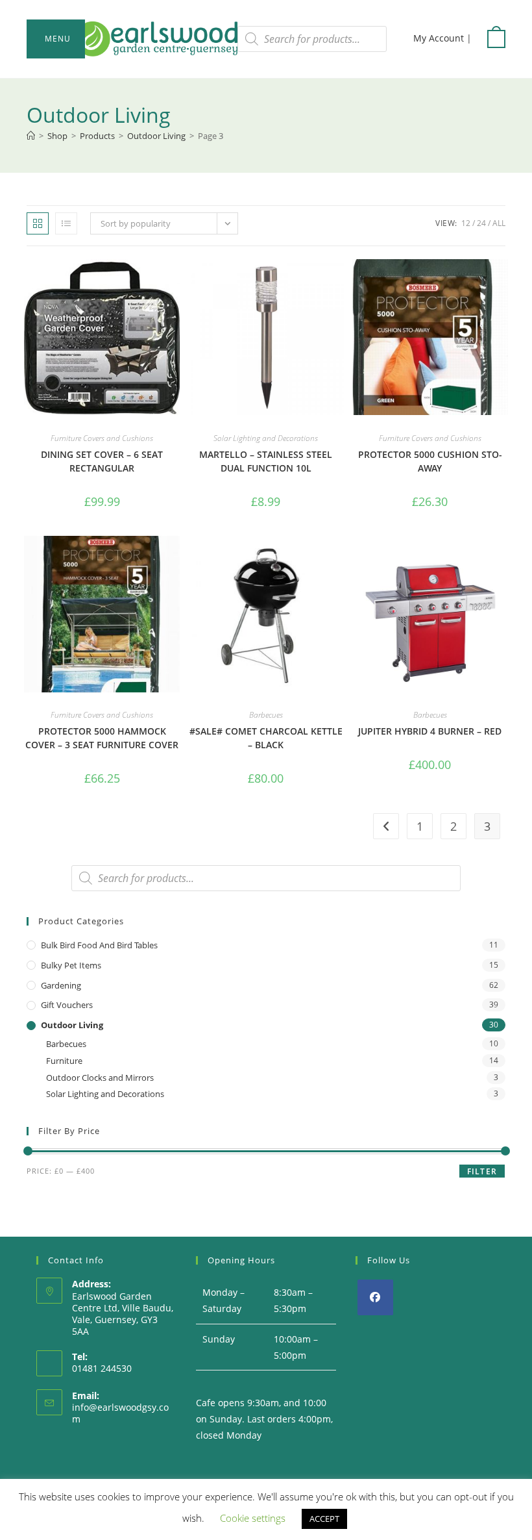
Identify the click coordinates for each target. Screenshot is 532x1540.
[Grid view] (38, 223)
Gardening (61, 985)
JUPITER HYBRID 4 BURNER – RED (430, 731)
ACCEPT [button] (324, 1518)
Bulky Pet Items (71, 965)
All (498, 223)
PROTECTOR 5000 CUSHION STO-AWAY (430, 461)
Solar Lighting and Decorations (265, 438)
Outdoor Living (72, 1025)
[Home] (31, 136)
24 (481, 223)
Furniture (64, 1061)
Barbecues (266, 714)
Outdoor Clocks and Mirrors (100, 1077)
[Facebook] (375, 1297)
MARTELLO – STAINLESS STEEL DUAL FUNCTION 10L (265, 461)
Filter (482, 1171)
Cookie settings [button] (252, 1517)
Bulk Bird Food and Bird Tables (99, 945)
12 (465, 223)
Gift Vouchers (67, 1005)
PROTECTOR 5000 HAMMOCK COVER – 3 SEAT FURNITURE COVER (101, 738)
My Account (438, 38)
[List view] (66, 223)
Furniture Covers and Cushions (102, 438)
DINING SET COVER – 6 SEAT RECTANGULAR (102, 461)
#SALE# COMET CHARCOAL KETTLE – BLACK (266, 738)
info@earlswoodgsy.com (120, 1413)
